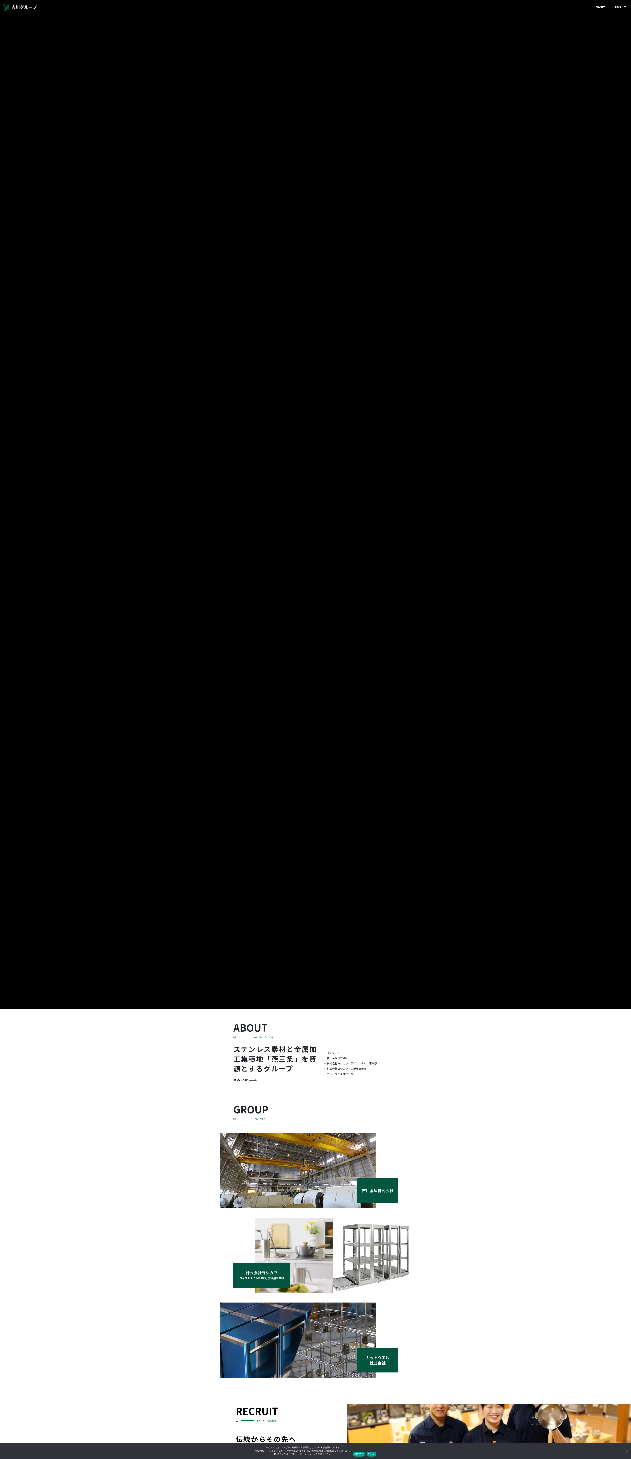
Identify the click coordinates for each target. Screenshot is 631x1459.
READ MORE (240, 1080)
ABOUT (600, 7)
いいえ (371, 1454)
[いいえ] (627, 1451)
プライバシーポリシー (303, 1454)
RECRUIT (620, 7)
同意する (359, 1454)
